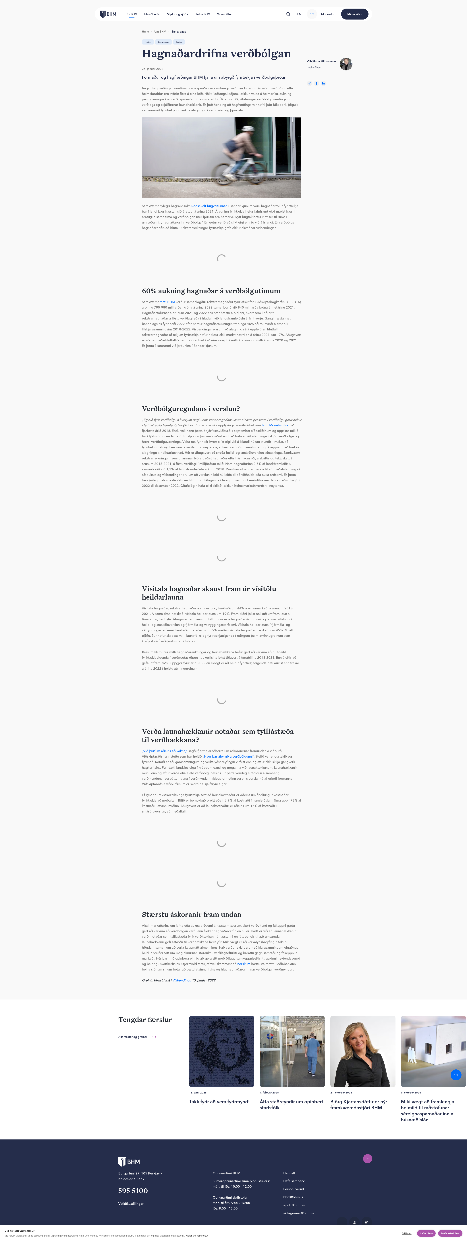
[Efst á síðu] (367, 1158)
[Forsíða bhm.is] (105, 14)
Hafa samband (294, 1181)
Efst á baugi (179, 31)
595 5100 (133, 1191)
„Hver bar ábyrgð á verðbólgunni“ (228, 756)
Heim (145, 31)
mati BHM (167, 302)
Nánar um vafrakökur (197, 1235)
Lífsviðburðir (152, 14)
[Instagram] (354, 1222)
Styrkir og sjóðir (177, 14)
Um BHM (132, 14)
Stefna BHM (203, 14)
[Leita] (288, 14)
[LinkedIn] (367, 1222)
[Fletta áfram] (456, 1074)
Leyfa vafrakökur (450, 1233)
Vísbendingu (181, 980)
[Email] (309, 83)
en (299, 14)
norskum (243, 964)
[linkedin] (323, 83)
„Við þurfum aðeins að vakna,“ (165, 751)
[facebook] (316, 83)
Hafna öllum (426, 1233)
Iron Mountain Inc (275, 425)
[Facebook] (342, 1222)
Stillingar (407, 1233)
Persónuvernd (293, 1189)
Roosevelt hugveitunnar (209, 206)
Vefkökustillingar (131, 1203)
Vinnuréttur (224, 14)
